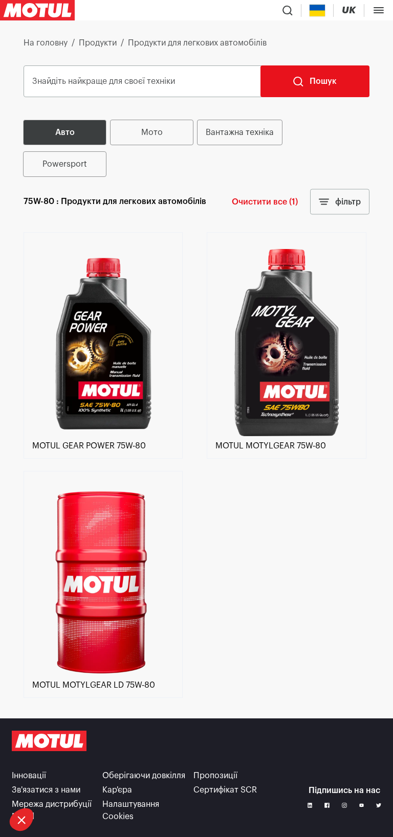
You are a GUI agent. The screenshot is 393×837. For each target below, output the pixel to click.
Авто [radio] (65, 132)
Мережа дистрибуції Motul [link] (52, 810)
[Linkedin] (310, 805)
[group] (196, 148)
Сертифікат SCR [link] (225, 790)
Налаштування (54, 785)
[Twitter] (378, 805)
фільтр (348, 202)
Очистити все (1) (265, 202)
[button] (21, 819)
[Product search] (287, 10)
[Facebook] (327, 805)
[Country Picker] (317, 10)
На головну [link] (46, 43)
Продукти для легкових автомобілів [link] (197, 43)
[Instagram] (344, 805)
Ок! (162, 785)
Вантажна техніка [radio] (240, 132)
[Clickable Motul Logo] (37, 10)
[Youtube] (361, 805)
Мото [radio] (152, 132)
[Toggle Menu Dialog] (379, 10)
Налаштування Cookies (130, 810)
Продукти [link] (98, 43)
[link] (103, 433)
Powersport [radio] (64, 164)
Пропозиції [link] (215, 776)
